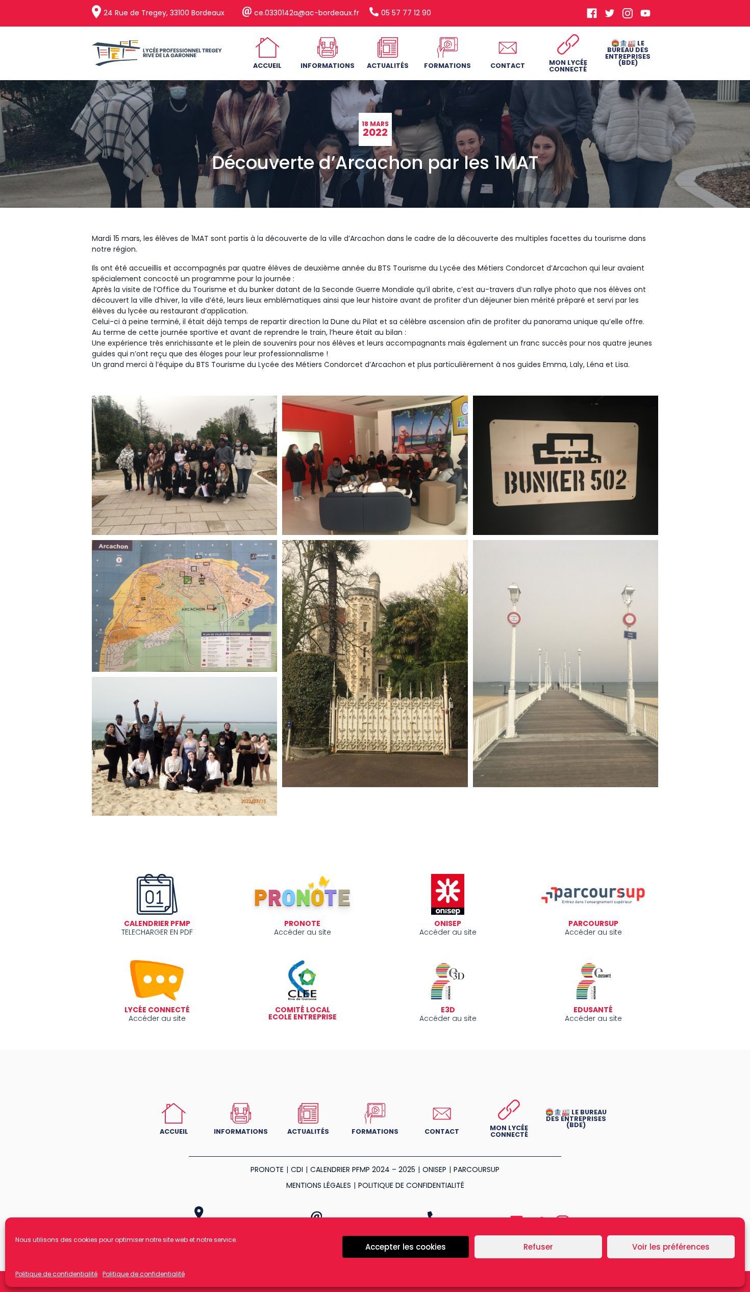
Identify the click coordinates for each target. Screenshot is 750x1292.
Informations (328, 65)
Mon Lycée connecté (568, 66)
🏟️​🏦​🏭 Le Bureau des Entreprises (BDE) (628, 53)
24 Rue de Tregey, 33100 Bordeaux (164, 13)
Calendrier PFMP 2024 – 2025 (362, 1169)
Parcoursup (476, 1169)
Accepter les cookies (405, 1246)
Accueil (267, 65)
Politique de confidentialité (56, 1274)
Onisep (434, 1169)
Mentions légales (318, 1185)
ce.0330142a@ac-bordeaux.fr (306, 13)
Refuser (538, 1246)
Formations (447, 65)
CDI (297, 1169)
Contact (507, 65)
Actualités (388, 65)
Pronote (267, 1169)
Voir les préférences (671, 1246)
